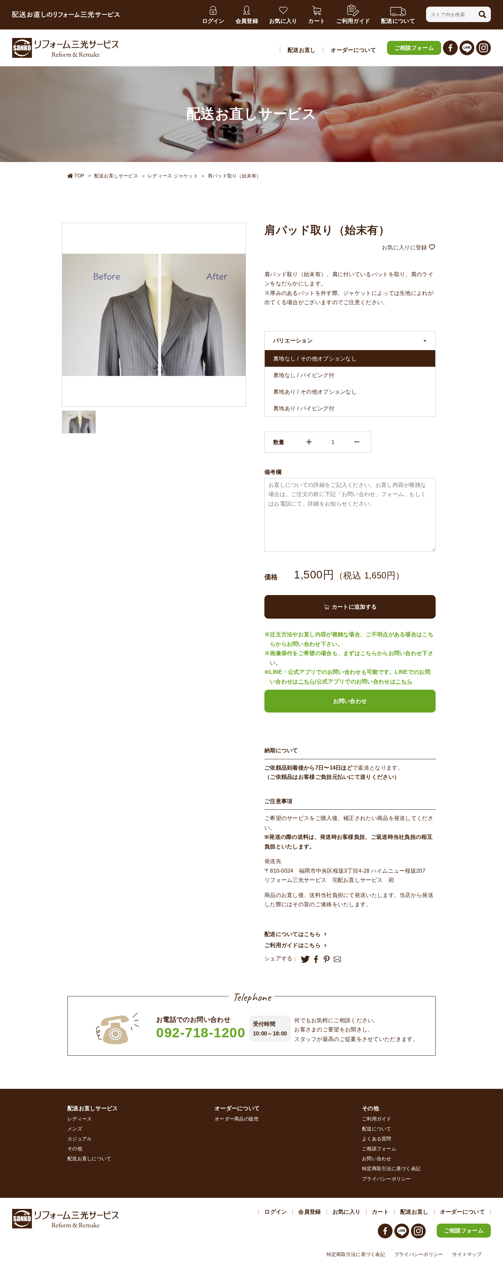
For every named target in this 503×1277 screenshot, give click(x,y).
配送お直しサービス (116, 176)
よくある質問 (376, 1138)
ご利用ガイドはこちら (292, 945)
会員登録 (309, 1211)
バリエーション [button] (293, 340)
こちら (306, 681)
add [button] (309, 441)
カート (380, 1211)
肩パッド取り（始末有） (234, 176)
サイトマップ (467, 1254)
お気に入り (347, 1211)
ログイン (275, 1211)
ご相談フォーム (414, 48)
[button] (482, 14)
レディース (79, 1119)
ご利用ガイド (376, 1119)
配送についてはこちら (292, 934)
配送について (376, 1129)
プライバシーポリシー (386, 1179)
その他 (74, 1148)
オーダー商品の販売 (236, 1119)
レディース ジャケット (173, 176)
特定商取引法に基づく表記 (391, 1168)
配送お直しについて (89, 1158)
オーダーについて (353, 50)
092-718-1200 (201, 1032)
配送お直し (302, 50)
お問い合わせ (350, 701)
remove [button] (356, 441)
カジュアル (79, 1138)
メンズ (74, 1129)
